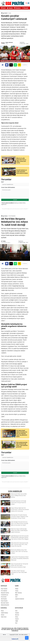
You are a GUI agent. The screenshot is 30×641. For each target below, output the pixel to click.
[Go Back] (27, 638)
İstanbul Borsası (4, 594)
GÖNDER (15, 199)
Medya (16, 588)
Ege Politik (4, 13)
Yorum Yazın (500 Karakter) (8, 187)
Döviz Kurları (3, 596)
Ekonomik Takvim (5, 602)
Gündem (18, 8)
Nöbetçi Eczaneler (5, 604)
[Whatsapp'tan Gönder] (15, 65)
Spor (16, 622)
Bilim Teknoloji (18, 592)
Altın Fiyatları (4, 598)
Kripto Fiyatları (4, 600)
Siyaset (26, 8)
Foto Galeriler (4, 590)
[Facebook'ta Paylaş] (7, 65)
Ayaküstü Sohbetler (19, 598)
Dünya (16, 616)
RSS (5, 634)
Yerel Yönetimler (12, 216)
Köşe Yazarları (4, 588)
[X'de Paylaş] (11, 65)
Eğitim (16, 594)
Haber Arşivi (3, 616)
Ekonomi (17, 614)
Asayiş (11, 8)
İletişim (2, 614)
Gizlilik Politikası (4, 612)
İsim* (2, 182)
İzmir (4, 8)
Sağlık (16, 620)
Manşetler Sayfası (5, 592)
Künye (2, 610)
